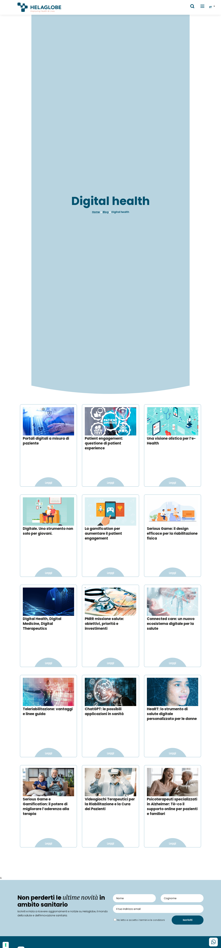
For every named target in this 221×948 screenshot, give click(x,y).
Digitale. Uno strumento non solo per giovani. (48, 531)
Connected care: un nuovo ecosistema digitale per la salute (170, 623)
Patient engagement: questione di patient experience (104, 443)
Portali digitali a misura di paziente (46, 441)
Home (96, 212)
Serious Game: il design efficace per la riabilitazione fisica (172, 533)
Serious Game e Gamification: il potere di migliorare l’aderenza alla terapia (46, 806)
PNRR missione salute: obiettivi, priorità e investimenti (104, 623)
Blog (106, 212)
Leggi (48, 482)
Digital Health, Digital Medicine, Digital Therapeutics (42, 623)
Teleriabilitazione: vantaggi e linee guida (48, 711)
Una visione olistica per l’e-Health (171, 441)
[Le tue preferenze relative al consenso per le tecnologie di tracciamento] (6, 945)
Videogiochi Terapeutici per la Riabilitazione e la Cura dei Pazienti (110, 804)
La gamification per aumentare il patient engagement (103, 533)
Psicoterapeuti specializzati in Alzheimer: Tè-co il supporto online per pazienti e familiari (172, 806)
